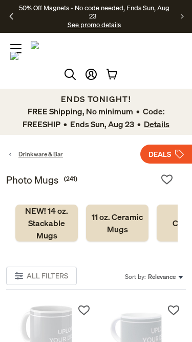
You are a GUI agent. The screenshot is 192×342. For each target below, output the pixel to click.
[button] (91, 74)
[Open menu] (16, 48)
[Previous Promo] (11, 16)
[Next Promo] (182, 16)
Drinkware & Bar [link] (40, 154)
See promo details (94, 24)
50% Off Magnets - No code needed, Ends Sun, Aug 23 (94, 12)
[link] (46, 223)
